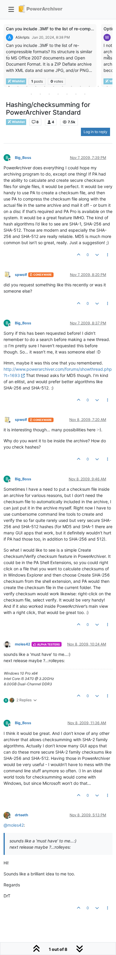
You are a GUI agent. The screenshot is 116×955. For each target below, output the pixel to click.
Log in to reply (95, 132)
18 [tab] (76, 94)
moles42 (22, 644)
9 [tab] (80, 86)
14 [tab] (40, 94)
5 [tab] (45, 86)
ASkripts (22, 37)
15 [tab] (49, 94)
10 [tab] (89, 86)
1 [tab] (9, 86)
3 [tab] (27, 86)
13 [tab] (31, 94)
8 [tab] (71, 86)
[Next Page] (108, 57)
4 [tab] (36, 86)
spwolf (21, 274)
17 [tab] (67, 94)
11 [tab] (98, 86)
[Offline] (9, 274)
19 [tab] (85, 94)
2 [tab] (18, 86)
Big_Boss (23, 157)
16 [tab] (58, 94)
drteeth (21, 815)
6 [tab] (54, 86)
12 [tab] (107, 86)
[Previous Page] (8, 57)
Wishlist (18, 122)
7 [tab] (62, 86)
